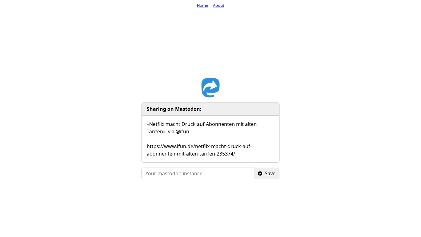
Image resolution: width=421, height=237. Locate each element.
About (218, 5)
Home (202, 5)
